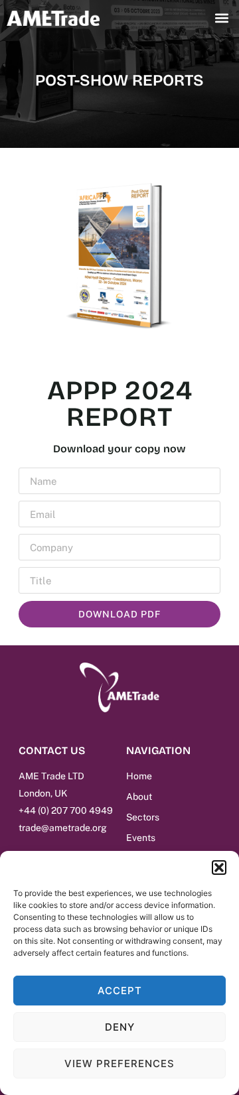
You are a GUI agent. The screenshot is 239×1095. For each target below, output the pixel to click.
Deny (120, 1027)
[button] (219, 867)
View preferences (119, 1063)
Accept (120, 990)
